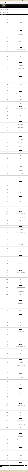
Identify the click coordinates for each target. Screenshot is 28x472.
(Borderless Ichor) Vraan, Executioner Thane (20, 420)
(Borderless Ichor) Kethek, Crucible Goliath (21, 198)
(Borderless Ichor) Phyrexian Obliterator (21, 272)
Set (7, 34)
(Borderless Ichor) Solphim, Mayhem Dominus (20, 346)
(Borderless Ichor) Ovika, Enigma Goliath (21, 257)
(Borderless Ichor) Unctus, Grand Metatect (21, 390)
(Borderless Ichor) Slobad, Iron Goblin (21, 331)
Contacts (17, 5)
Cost (7, 19)
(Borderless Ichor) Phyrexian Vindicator (21, 287)
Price (7, 26)
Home (8, 5)
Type (7, 37)
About (20, 5)
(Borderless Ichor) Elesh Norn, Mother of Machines (21, 108)
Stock (7, 44)
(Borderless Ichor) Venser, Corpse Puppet (21, 405)
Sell (11, 5)
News (14, 5)
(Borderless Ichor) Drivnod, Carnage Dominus (20, 93)
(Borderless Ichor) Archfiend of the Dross (21, 49)
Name (7, 16)
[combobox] (10, 2)
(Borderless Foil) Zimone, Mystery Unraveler (20, 16)
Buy (10, 5)
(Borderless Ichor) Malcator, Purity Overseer (21, 213)
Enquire (21, 91)
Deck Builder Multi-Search (6, 12)
